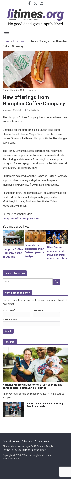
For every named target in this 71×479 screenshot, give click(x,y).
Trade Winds (21, 41)
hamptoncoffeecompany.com (21, 218)
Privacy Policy (42, 441)
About (16, 441)
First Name (8, 310)
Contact (7, 441)
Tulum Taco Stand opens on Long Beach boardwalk (45, 405)
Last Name (38, 310)
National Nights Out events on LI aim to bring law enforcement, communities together (32, 386)
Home (6, 41)
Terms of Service (31, 449)
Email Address (10, 319)
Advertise (27, 441)
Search (56, 281)
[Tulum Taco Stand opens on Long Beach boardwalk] (13, 409)
